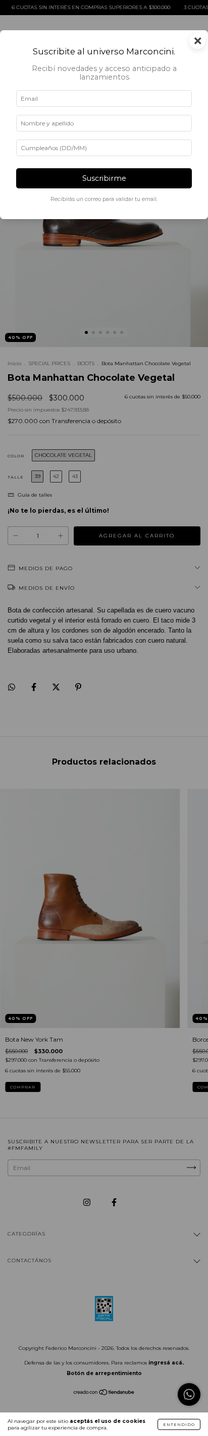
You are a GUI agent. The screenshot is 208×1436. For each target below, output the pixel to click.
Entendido (179, 1424)
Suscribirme (104, 178)
